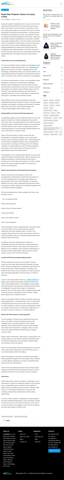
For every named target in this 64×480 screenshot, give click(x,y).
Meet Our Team (25, 436)
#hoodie (52, 100)
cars (44, 71)
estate (55, 110)
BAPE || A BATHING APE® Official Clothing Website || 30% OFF (56, 45)
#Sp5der (46, 102)
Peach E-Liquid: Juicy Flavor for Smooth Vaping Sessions (55, 26)
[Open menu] (61, 3)
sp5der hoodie (54, 134)
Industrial (46, 115)
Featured (46, 79)
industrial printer (48, 118)
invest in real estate (48, 123)
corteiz (51, 107)
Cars (36, 434)
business (52, 105)
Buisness (46, 105)
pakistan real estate (48, 131)
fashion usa (46, 113)
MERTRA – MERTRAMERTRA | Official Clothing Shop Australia (56, 56)
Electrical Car (47, 75)
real (61, 131)
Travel (60, 134)
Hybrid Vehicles (48, 84)
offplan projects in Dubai (21, 416)
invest (60, 118)
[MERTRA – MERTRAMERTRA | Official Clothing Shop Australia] (46, 56)
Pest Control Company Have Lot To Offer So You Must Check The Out (53, 16)
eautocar (50, 473)
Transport (46, 92)
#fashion (46, 100)
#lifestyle (57, 100)
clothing (58, 105)
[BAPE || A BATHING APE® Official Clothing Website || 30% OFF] (46, 45)
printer (56, 131)
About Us (23, 434)
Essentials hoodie (48, 110)
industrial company (54, 115)
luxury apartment (48, 125)
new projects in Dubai (7, 416)
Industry (55, 118)
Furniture (53, 113)
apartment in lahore (54, 102)
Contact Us (23, 442)
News (21, 439)
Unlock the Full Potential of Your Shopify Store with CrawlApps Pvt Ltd (52, 35)
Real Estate (5, 9)
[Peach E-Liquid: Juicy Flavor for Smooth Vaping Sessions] (46, 26)
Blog (44, 67)
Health (58, 113)
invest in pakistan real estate (51, 120)
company (46, 107)
